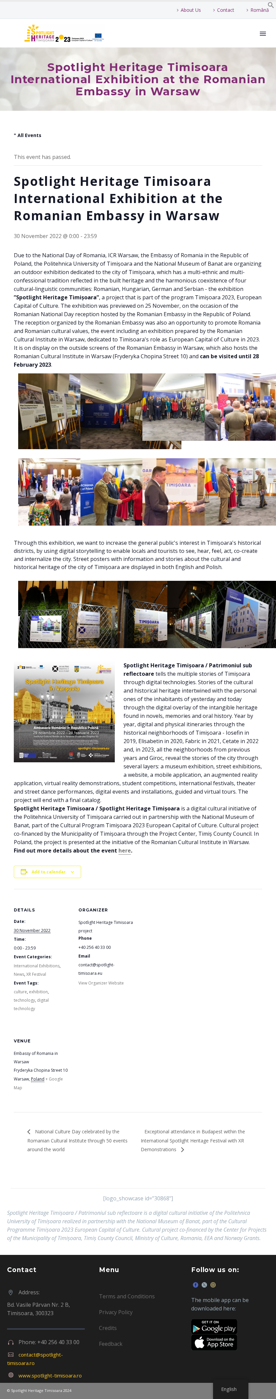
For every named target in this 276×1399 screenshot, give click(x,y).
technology (24, 1000)
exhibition (38, 992)
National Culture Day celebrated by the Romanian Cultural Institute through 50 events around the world (77, 1140)
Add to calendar (49, 872)
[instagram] (213, 1285)
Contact (225, 10)
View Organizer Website (101, 983)
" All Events (27, 135)
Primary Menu (263, 34)
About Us (191, 10)
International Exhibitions (37, 966)
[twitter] (204, 1285)
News (19, 974)
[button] (271, 6)
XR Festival (36, 974)
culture (20, 992)
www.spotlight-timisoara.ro (50, 1375)
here (124, 850)
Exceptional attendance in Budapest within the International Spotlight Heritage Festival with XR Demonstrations (193, 1140)
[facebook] (195, 1285)
